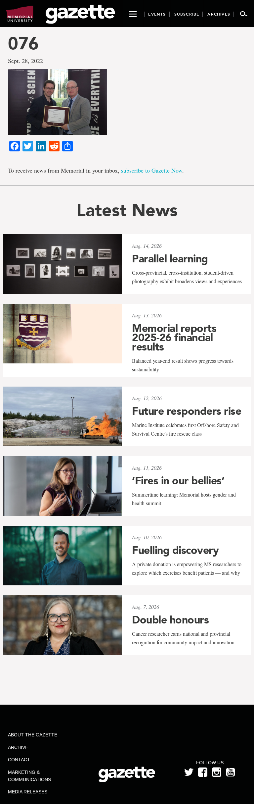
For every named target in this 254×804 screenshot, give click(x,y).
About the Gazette (32, 734)
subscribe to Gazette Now (151, 170)
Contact (19, 759)
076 (23, 43)
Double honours (170, 619)
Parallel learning (170, 258)
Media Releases (27, 791)
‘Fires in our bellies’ (178, 480)
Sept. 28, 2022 (25, 61)
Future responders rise (186, 411)
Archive (18, 747)
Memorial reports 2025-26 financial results (174, 337)
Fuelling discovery (175, 550)
